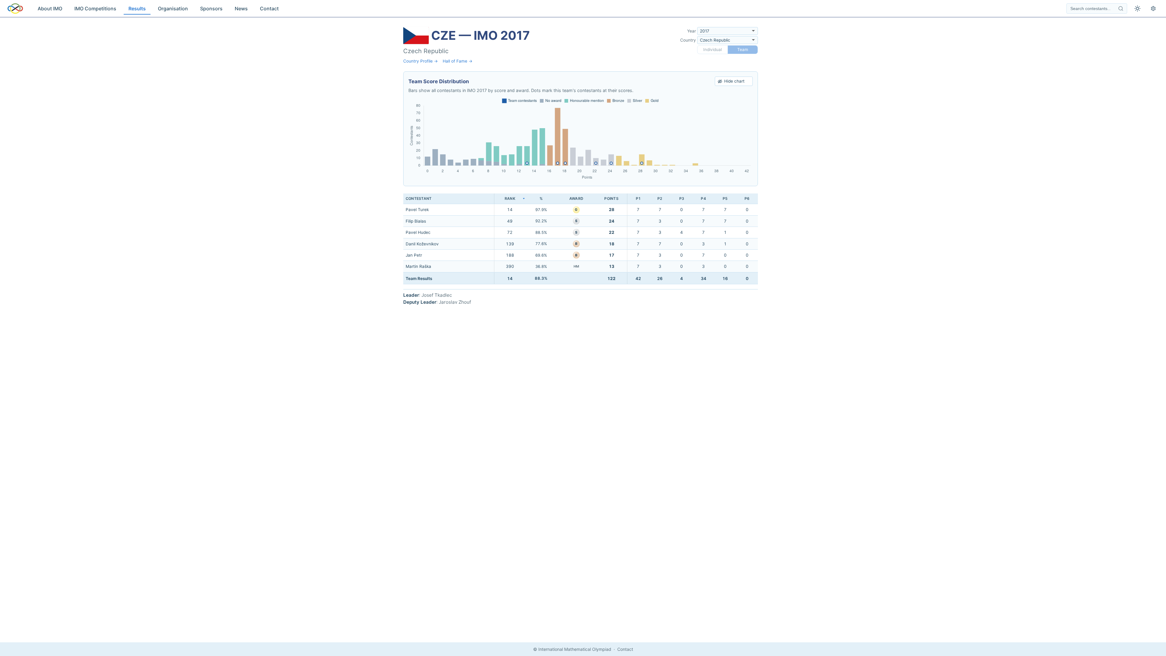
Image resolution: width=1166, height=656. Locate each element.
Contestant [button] (418, 198)
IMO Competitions (95, 8)
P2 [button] (659, 198)
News (241, 8)
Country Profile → (420, 61)
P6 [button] (747, 198)
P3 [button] (681, 198)
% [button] (541, 198)
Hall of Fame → (457, 61)
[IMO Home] (15, 8)
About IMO (50, 8)
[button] (510, 198)
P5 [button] (725, 198)
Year (691, 31)
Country (688, 40)
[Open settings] (1153, 8)
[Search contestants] (1120, 8)
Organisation (173, 8)
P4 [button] (703, 198)
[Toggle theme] (1137, 8)
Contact (269, 8)
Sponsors (211, 8)
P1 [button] (638, 198)
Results (137, 8)
